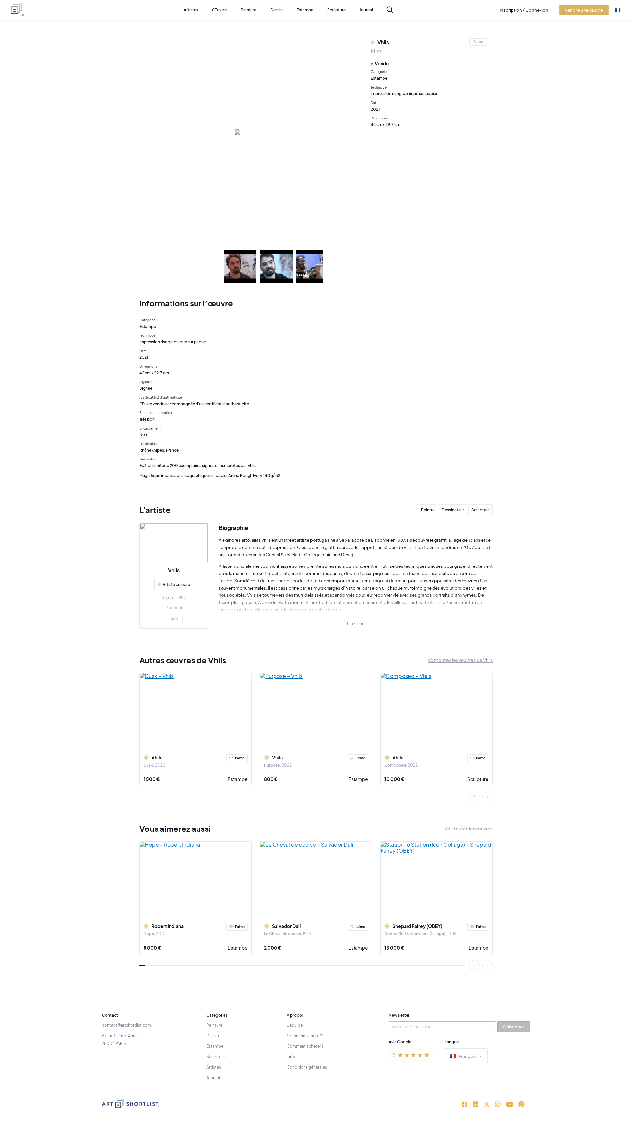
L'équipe (295, 1025)
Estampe (238, 779)
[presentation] (474, 797)
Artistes (213, 1067)
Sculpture (477, 779)
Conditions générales (307, 1067)
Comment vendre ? (304, 1035)
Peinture (214, 1025)
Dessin (212, 1035)
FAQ (291, 1056)
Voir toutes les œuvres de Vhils (460, 660)
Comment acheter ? (305, 1046)
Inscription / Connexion (524, 10)
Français (467, 1056)
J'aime (240, 758)
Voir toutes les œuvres (469, 828)
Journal (213, 1077)
